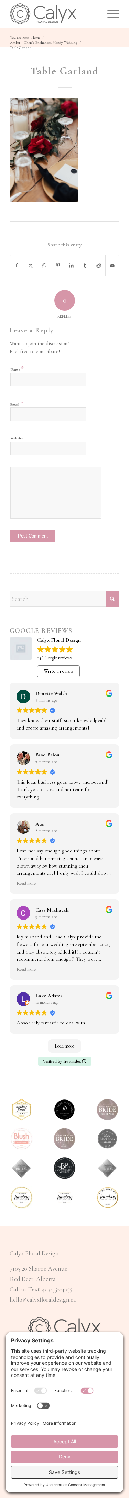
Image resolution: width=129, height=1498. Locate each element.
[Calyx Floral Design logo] (53, 14)
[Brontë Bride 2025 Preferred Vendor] (64, 1168)
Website (16, 438)
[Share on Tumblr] (85, 265)
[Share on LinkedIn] (71, 265)
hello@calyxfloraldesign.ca (43, 1299)
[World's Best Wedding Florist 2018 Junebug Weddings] (21, 1109)
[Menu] (109, 14)
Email (16, 403)
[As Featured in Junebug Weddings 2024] (64, 1197)
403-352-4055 (57, 1289)
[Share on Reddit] (99, 265)
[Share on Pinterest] (58, 265)
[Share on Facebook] (17, 265)
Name (17, 368)
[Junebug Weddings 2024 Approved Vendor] (64, 1109)
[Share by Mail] (112, 265)
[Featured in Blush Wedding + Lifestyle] (21, 1139)
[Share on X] (30, 265)
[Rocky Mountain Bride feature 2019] (107, 1168)
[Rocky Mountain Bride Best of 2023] (107, 1109)
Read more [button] (26, 883)
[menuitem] (109, 14)
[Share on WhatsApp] (44, 265)
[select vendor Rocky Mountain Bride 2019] (21, 1168)
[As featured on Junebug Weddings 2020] (21, 1197)
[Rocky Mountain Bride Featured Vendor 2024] (64, 1139)
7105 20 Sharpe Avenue (38, 1268)
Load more (64, 1046)
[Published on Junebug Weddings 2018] (107, 1197)
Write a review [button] (59, 671)
